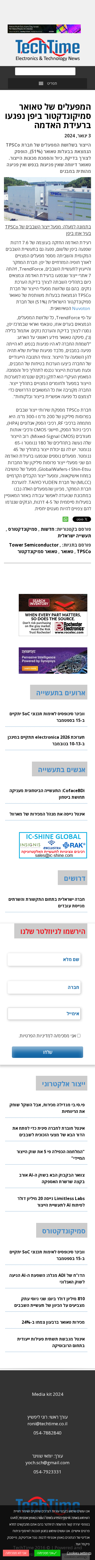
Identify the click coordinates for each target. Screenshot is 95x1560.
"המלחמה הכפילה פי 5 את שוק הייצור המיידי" (51, 1155)
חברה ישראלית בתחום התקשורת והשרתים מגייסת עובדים (46, 902)
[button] (52, 83)
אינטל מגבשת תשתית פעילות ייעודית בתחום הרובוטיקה (51, 1342)
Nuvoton (81, 308)
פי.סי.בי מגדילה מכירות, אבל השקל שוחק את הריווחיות (47, 1108)
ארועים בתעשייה (61, 692)
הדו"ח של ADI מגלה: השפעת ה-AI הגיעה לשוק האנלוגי (47, 1278)
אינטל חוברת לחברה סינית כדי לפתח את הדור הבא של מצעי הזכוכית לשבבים (48, 1131)
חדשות (47, 529)
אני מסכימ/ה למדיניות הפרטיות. (47, 1036)
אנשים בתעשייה (62, 769)
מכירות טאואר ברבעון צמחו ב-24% (53, 1322)
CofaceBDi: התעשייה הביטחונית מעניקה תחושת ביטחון (47, 794)
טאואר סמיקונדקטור (37, 551)
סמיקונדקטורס (22, 529)
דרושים (75, 878)
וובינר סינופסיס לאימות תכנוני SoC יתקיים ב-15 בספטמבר (47, 717)
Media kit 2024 (47, 1394)
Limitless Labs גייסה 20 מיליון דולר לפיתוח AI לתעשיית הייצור (51, 1202)
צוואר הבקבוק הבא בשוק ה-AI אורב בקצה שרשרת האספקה (52, 1178)
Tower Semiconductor (34, 545)
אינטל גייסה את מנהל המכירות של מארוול (47, 814)
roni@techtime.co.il (47, 1424)
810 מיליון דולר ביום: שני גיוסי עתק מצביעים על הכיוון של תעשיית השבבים (49, 1302)
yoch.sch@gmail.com (47, 1462)
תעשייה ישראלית (74, 536)
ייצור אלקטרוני (64, 1083)
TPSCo (84, 551)
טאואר (67, 551)
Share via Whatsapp (65, 519)
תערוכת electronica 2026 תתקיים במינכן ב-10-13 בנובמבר (46, 740)
